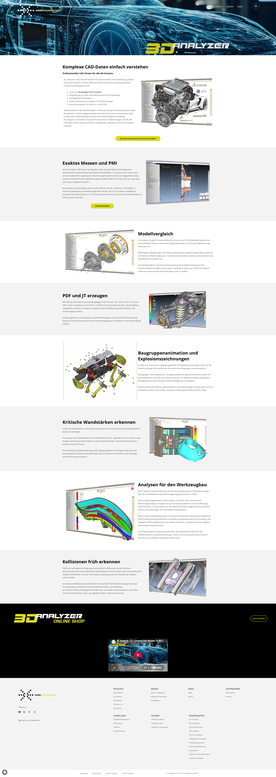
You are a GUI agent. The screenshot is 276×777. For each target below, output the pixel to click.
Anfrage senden (157, 723)
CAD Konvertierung (196, 727)
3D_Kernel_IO (118, 704)
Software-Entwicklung (158, 697)
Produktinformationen (121, 719)
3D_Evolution (118, 693)
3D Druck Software (195, 735)
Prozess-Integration (158, 693)
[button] (4, 772)
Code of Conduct (112, 773)
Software (116, 727)
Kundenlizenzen (119, 731)
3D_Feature (117, 708)
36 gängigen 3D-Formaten (89, 92)
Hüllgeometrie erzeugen (197, 739)
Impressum (84, 773)
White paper (117, 723)
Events (190, 697)
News (190, 693)
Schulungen (155, 700)
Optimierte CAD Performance (199, 754)
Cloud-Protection (128, 773)
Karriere (229, 697)
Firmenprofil (230, 693)
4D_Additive (117, 697)
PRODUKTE (118, 689)
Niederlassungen (157, 719)
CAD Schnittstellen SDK (197, 747)
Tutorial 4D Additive (196, 758)
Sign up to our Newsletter (29, 720)
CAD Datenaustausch (196, 743)
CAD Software (194, 731)
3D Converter (193, 719)
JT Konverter (193, 750)
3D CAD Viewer (194, 723)
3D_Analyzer (117, 700)
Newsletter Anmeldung (159, 727)
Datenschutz (96, 773)
